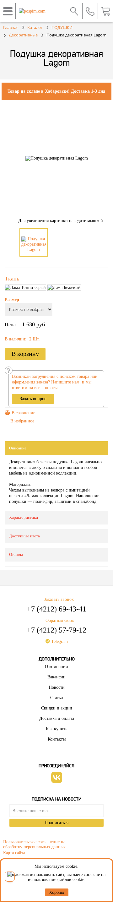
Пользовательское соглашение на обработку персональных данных (34, 843)
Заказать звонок (59, 599)
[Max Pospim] (10, 877)
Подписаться (56, 822)
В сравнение (22, 412)
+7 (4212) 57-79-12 (56, 630)
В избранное (22, 421)
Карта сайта (14, 852)
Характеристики (23, 517)
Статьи (56, 697)
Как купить (56, 728)
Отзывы (16, 554)
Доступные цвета (24, 536)
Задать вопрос (33, 398)
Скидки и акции (56, 708)
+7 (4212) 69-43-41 (56, 609)
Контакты (57, 739)
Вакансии (56, 677)
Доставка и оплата (56, 718)
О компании (56, 666)
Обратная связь (60, 620)
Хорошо (56, 892)
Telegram (59, 641)
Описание (17, 448)
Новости (57, 687)
